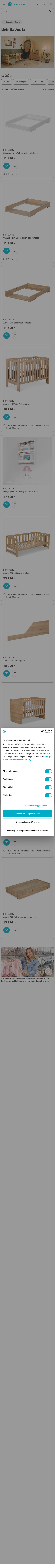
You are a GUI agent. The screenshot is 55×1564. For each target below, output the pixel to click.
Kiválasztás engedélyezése (28, 822)
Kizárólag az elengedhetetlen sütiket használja (27, 830)
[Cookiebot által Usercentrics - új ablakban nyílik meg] (41, 731)
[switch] (48, 779)
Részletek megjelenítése (36, 806)
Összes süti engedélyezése (27, 814)
